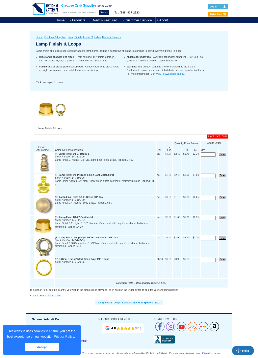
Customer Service (138, 20)
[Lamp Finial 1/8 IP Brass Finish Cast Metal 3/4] (44, 193)
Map (84, 340)
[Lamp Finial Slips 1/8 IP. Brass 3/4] (44, 214)
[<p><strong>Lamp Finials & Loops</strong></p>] (53, 125)
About (163, 20)
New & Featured (105, 20)
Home (60, 20)
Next (157, 302)
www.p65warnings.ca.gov (208, 353)
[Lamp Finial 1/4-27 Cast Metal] (44, 234)
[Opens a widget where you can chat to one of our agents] (243, 351)
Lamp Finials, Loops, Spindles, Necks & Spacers (94, 37)
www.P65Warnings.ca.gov (170, 73)
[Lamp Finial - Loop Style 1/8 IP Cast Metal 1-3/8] (44, 256)
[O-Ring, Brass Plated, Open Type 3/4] (44, 277)
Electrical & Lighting (55, 37)
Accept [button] (42, 347)
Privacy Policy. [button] (64, 336)
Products (78, 20)
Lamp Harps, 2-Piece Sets (47, 295)
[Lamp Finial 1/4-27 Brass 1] (44, 171)
